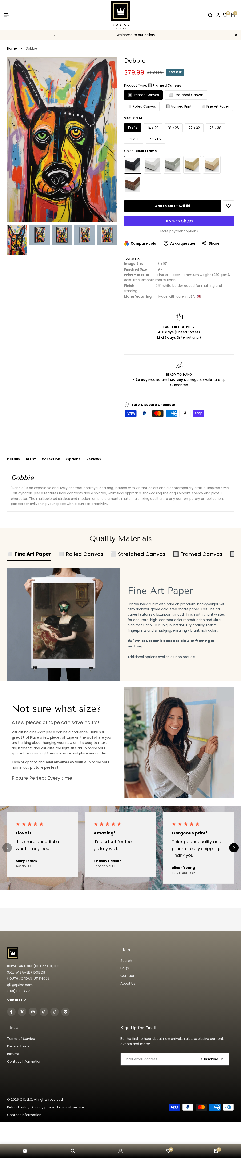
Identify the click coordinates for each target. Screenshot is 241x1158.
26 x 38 (215, 127)
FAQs (124, 968)
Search (126, 960)
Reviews (93, 459)
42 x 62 (155, 139)
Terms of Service (21, 1038)
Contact (127, 975)
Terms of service (70, 1107)
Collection (51, 459)
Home (12, 48)
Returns (13, 1053)
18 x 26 (173, 127)
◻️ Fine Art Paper (215, 106)
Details (13, 459)
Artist (31, 459)
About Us (127, 983)
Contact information (24, 1114)
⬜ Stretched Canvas (186, 94)
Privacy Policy (18, 1046)
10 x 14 (133, 127)
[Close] (235, 35)
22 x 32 (194, 127)
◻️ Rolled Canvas (142, 106)
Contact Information (24, 1061)
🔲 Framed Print (179, 106)
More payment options (179, 231)
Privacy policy (43, 1107)
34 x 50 (134, 139)
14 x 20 (153, 127)
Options (73, 459)
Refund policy (18, 1107)
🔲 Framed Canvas (143, 94)
